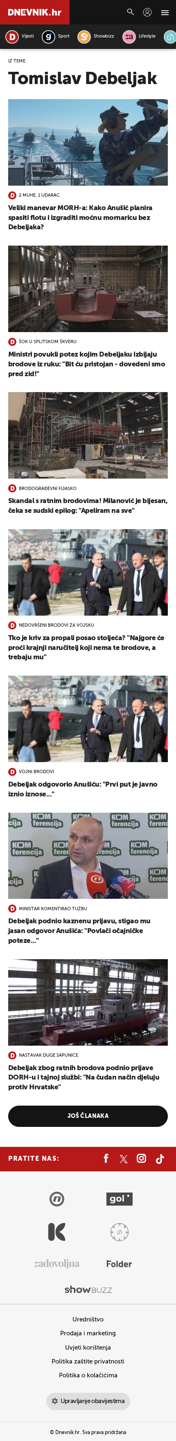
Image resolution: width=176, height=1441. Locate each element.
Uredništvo (88, 1320)
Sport (63, 36)
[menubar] (147, 12)
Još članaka (88, 1116)
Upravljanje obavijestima (93, 1401)
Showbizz (104, 36)
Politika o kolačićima (88, 1375)
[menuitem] (147, 12)
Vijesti (28, 36)
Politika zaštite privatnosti (88, 1362)
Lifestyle (147, 36)
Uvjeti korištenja (88, 1348)
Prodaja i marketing (88, 1333)
